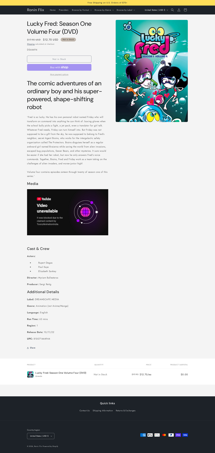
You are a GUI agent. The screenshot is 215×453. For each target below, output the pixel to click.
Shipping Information (103, 410)
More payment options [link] (59, 74)
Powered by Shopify (50, 446)
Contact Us (85, 410)
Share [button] (32, 347)
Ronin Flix (38, 446)
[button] (81, 10)
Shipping (31, 44)
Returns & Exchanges (125, 410)
